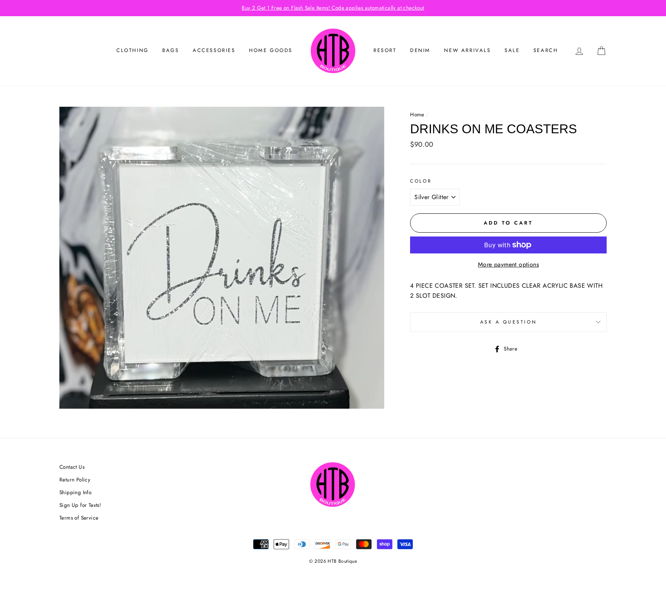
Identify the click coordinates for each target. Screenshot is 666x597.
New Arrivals (467, 50)
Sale (512, 50)
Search (545, 50)
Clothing (132, 50)
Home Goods (271, 50)
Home (417, 114)
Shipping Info (75, 492)
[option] (333, 8)
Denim (420, 50)
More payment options (508, 264)
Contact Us (71, 467)
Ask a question (508, 322)
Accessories (214, 50)
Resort (385, 50)
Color (421, 181)
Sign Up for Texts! (80, 505)
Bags (170, 50)
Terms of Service (78, 518)
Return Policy (74, 479)
